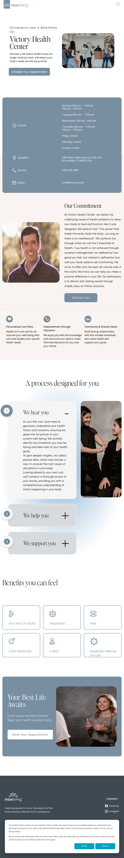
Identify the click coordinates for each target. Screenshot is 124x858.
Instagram (114, 811)
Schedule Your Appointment (29, 72)
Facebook (114, 805)
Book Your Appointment (30, 734)
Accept (84, 846)
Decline (105, 846)
